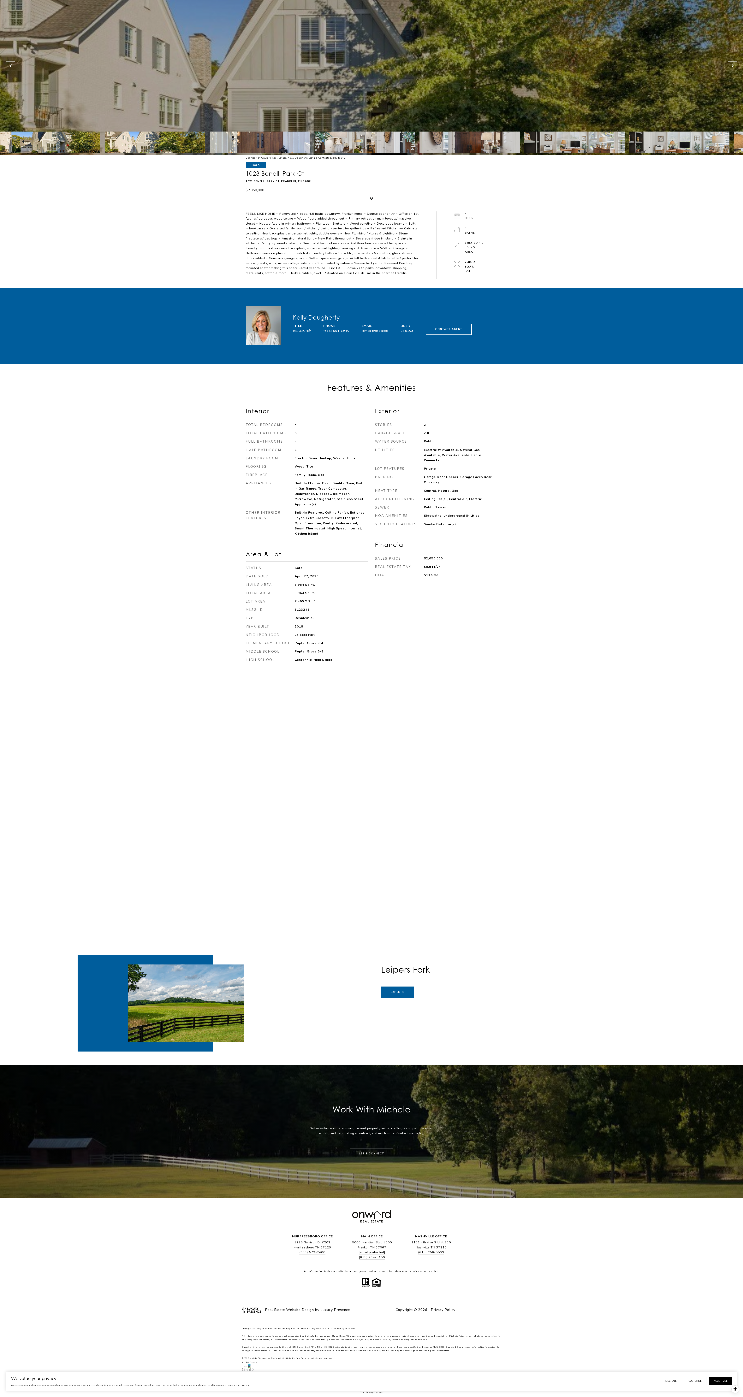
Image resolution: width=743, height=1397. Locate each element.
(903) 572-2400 (312, 1252)
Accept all (720, 1380)
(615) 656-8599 (431, 1252)
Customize (695, 1380)
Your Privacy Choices (371, 1392)
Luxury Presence (335, 1309)
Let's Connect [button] (371, 1153)
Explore (397, 992)
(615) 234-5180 (372, 1257)
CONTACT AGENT (448, 329)
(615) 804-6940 (336, 331)
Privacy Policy (443, 1309)
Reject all (670, 1380)
